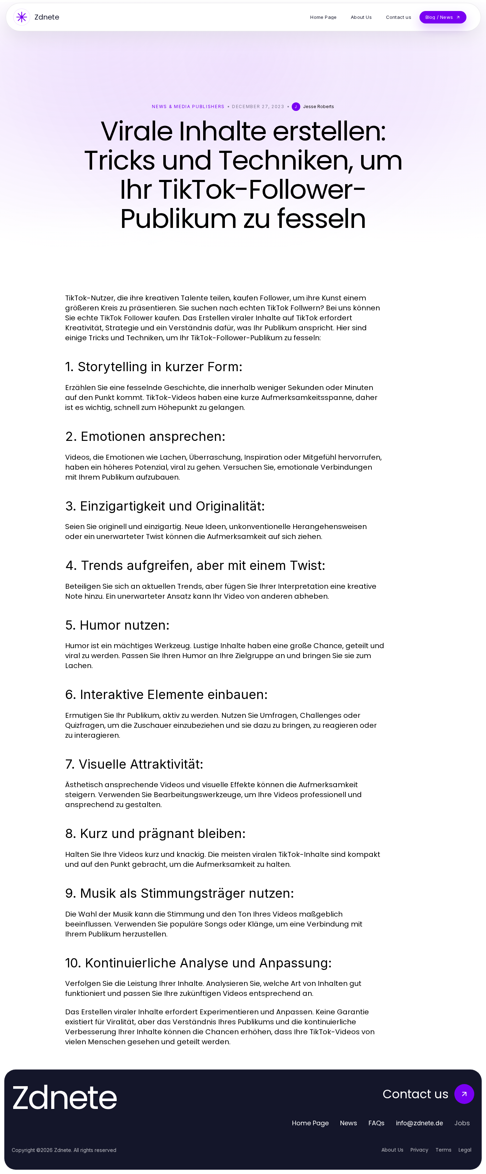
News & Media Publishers (188, 106)
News (348, 1123)
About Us (392, 1149)
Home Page (310, 1123)
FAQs (377, 1123)
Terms (443, 1149)
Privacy (419, 1149)
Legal (465, 1149)
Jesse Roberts (318, 106)
